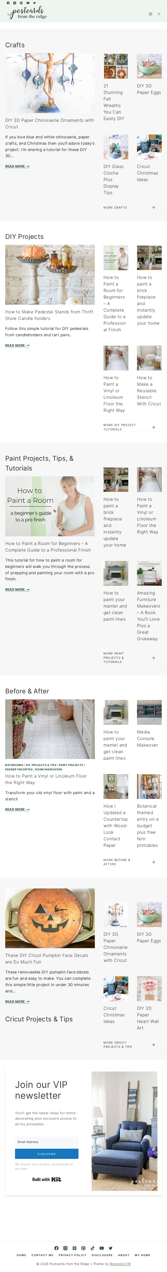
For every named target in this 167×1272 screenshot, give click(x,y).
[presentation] (50, 83)
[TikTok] (92, 1248)
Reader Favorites (19, 769)
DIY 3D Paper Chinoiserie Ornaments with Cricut (116, 947)
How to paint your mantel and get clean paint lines (115, 606)
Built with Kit (46, 1179)
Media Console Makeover (147, 738)
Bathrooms (14, 765)
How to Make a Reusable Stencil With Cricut (149, 390)
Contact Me (42, 1255)
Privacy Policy (73, 1255)
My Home (142, 1255)
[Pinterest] (21, 3)
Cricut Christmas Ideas (147, 173)
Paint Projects (71, 765)
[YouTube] (28, 3)
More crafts (115, 207)
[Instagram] (14, 3)
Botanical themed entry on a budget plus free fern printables (148, 825)
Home (21, 1255)
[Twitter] (34, 3)
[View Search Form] (159, 14)
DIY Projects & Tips (41, 765)
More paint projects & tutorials (114, 658)
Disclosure (102, 1255)
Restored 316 (120, 1264)
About (124, 1255)
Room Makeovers (48, 769)
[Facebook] (8, 3)
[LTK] (83, 1248)
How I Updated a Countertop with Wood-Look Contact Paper (116, 825)
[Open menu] (150, 14)
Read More (16, 166)
